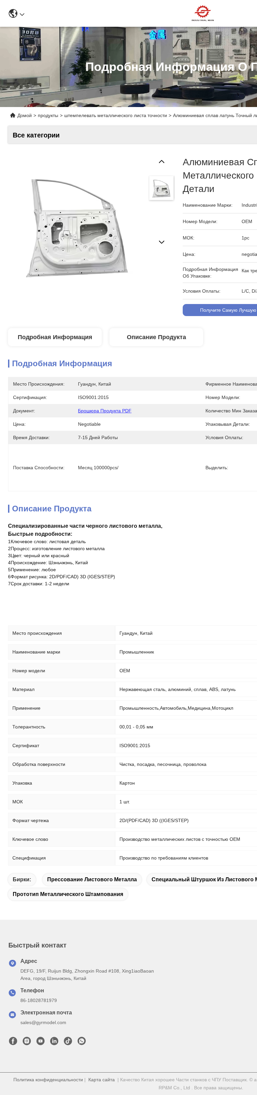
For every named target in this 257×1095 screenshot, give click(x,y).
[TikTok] (68, 1043)
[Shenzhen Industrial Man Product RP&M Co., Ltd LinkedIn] (54, 1043)
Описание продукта (156, 337)
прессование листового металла (92, 879)
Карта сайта (101, 1079)
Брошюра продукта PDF (105, 410)
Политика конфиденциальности (48, 1079)
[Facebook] (13, 1043)
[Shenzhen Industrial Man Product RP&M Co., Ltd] (203, 13)
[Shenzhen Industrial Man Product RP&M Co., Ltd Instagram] (26, 1043)
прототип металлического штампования (68, 894)
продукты (48, 115)
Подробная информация (55, 337)
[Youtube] (40, 1043)
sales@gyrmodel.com (43, 1022)
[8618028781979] (81, 1043)
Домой (24, 115)
